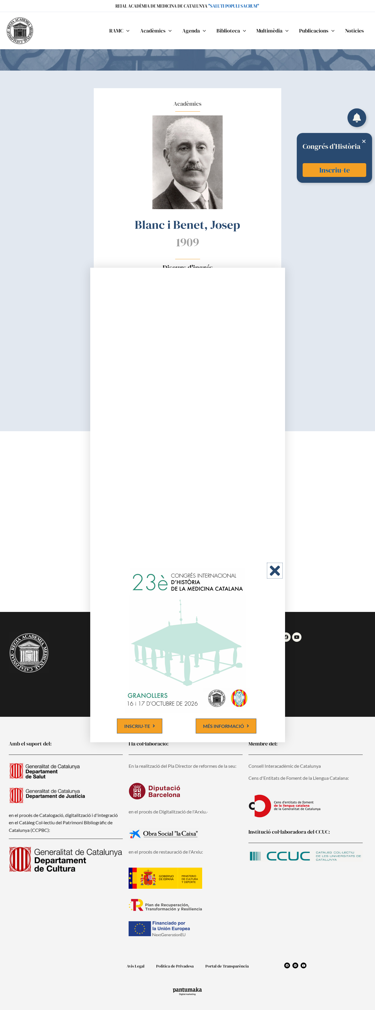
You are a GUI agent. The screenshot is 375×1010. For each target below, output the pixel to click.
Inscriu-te (334, 170)
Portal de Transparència (227, 966)
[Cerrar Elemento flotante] (364, 141)
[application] (126, 30)
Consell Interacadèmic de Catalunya (284, 766)
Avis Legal (135, 966)
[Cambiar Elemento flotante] (356, 117)
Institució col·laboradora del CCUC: (289, 831)
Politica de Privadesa (175, 966)
